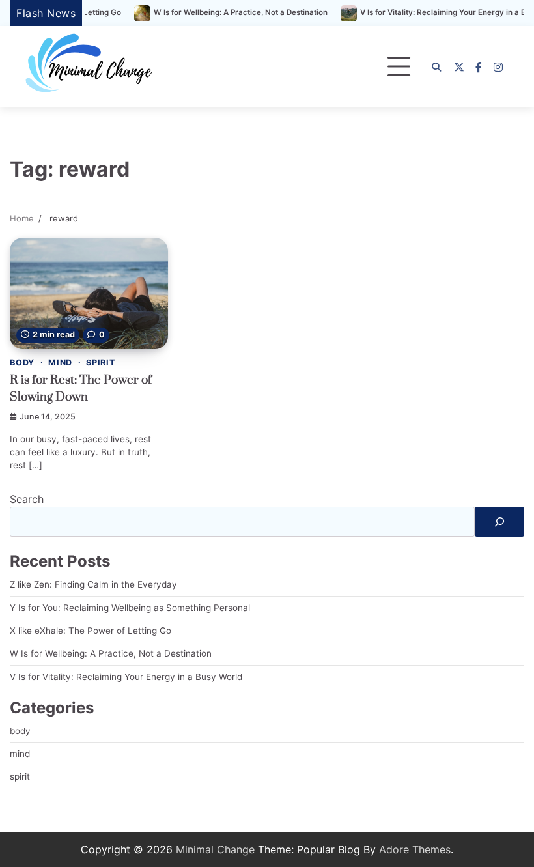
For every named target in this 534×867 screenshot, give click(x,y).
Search (27, 498)
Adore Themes (415, 849)
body (22, 362)
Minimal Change (215, 849)
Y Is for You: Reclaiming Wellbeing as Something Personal (130, 608)
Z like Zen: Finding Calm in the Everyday (93, 584)
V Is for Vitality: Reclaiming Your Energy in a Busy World (126, 677)
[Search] (436, 67)
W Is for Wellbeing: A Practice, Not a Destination (224, 12)
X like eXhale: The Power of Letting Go (90, 630)
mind (60, 362)
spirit (100, 362)
